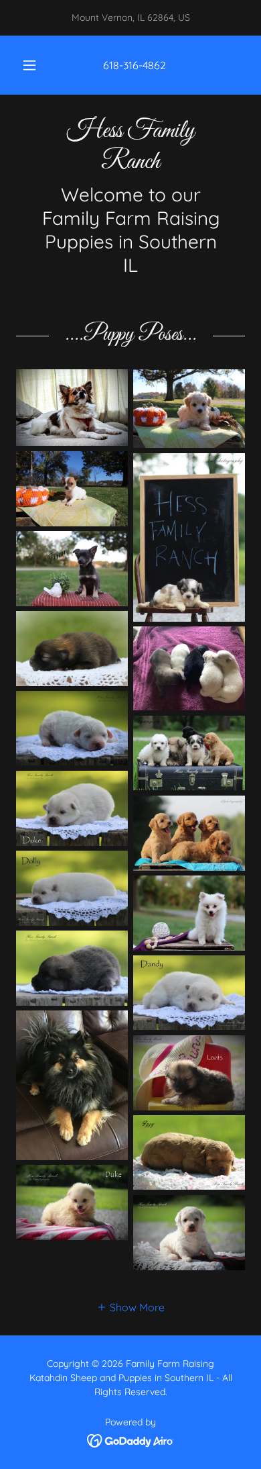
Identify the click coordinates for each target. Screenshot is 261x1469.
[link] (130, 146)
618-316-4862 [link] (134, 65)
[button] (29, 65)
